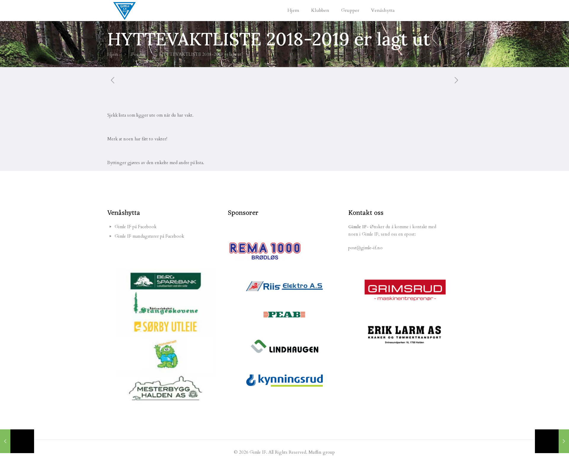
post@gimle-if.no (365, 248)
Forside (138, 54)
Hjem (112, 54)
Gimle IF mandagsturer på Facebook (149, 236)
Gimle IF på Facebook (135, 227)
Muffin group (322, 452)
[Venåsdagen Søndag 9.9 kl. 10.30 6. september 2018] (17, 441)
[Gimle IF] (124, 10)
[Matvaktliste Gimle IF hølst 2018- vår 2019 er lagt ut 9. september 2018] (552, 441)
